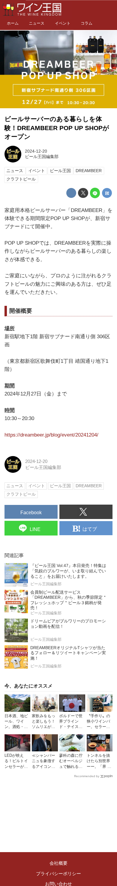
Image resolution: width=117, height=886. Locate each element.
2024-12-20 (36, 151)
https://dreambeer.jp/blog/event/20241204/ (51, 435)
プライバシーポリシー (58, 873)
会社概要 (59, 863)
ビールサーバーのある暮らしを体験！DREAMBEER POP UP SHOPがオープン (56, 128)
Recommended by (86, 776)
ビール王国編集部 (41, 156)
